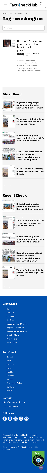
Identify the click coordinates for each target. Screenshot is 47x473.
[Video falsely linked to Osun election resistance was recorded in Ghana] (9, 121)
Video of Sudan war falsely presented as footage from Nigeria (30, 171)
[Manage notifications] (41, 468)
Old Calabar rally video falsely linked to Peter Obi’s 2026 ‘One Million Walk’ (30, 138)
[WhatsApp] (21, 419)
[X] (15, 419)
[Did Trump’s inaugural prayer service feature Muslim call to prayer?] (9, 43)
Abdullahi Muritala (32, 54)
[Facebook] (5, 419)
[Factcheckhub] (23, 5)
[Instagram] (10, 419)
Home (5, 14)
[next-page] (10, 185)
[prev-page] (5, 185)
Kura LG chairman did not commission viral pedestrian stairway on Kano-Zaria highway (29, 156)
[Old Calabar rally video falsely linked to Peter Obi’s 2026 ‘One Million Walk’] (9, 137)
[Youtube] (26, 419)
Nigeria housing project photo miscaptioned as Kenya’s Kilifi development (29, 105)
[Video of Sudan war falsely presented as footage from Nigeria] (9, 171)
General (20, 54)
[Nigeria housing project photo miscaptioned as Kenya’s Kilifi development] (9, 105)
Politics (20, 148)
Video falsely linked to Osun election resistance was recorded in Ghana (30, 121)
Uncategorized (22, 132)
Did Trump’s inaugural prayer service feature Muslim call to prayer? (29, 46)
